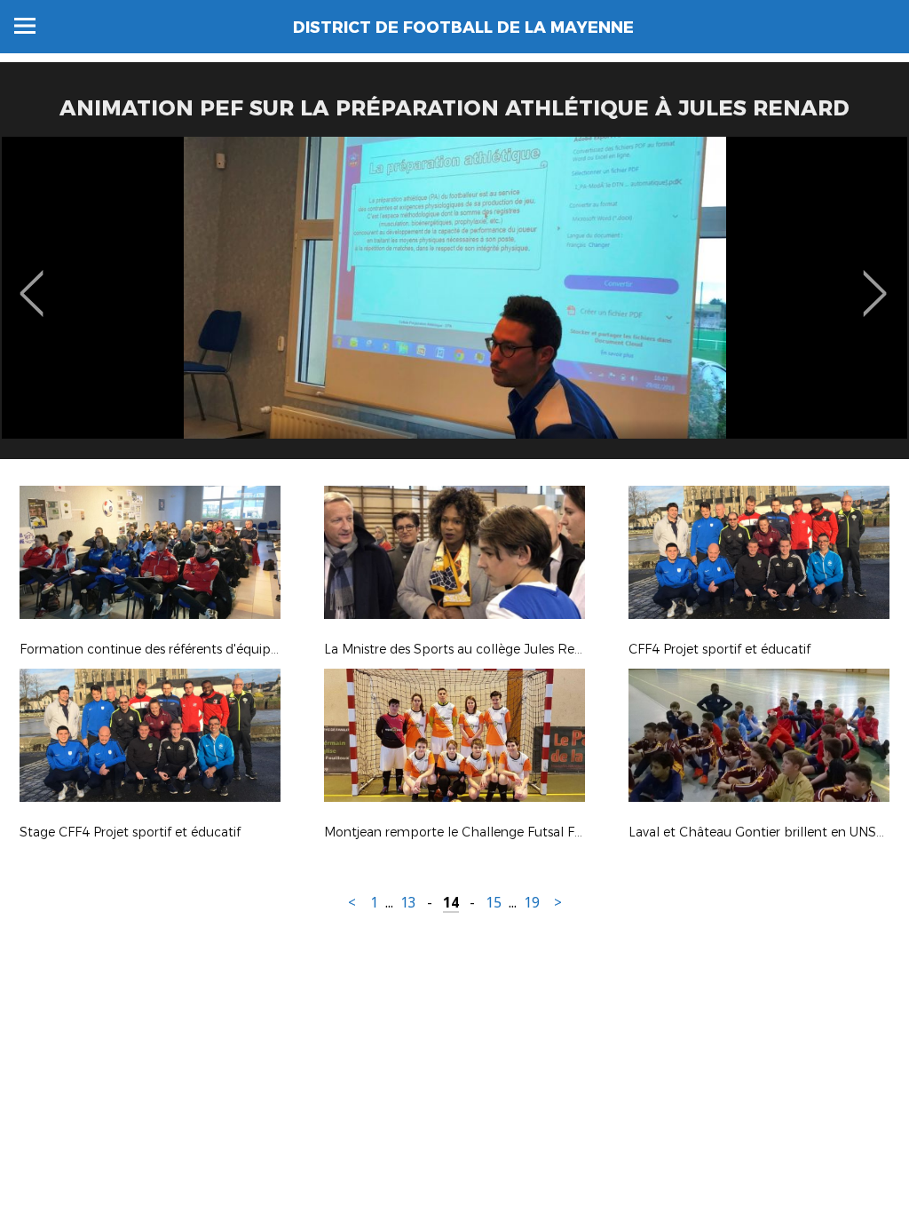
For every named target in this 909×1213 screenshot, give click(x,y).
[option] (454, 304)
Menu (25, 25)
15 (494, 902)
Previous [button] (31, 280)
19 (532, 902)
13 (408, 902)
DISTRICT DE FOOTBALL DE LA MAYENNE (463, 27)
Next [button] (874, 280)
